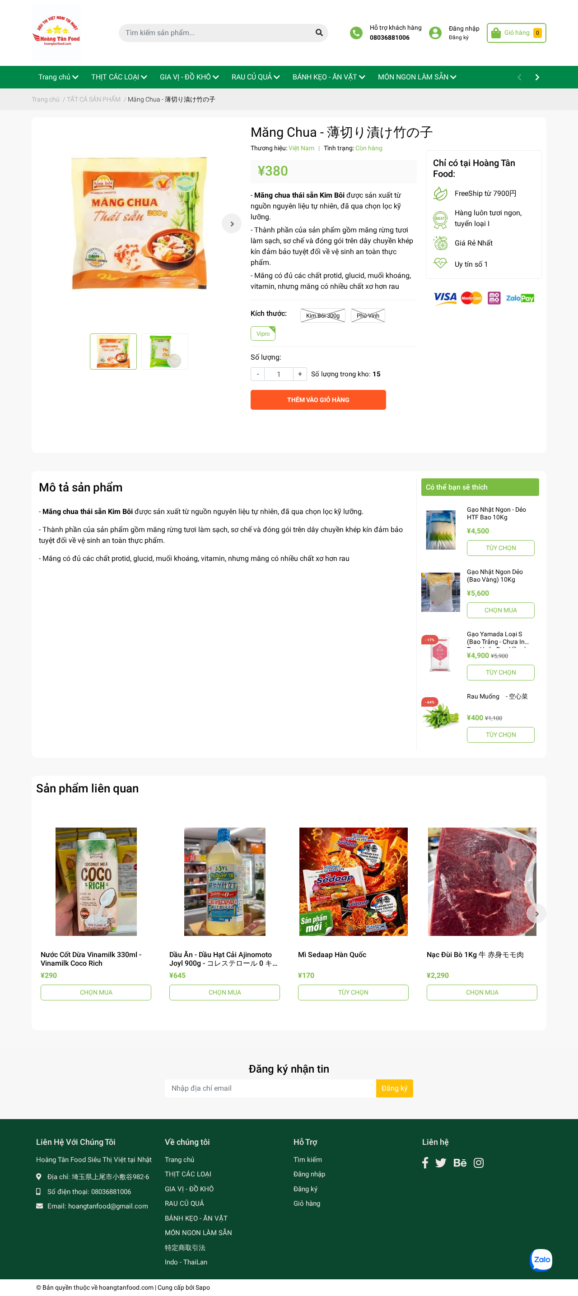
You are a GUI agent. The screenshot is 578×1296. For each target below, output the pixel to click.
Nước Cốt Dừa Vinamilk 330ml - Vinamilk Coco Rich (91, 958)
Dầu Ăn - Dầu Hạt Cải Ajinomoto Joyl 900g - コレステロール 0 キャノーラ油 (224, 963)
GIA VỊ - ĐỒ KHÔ (189, 1189)
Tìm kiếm (308, 1160)
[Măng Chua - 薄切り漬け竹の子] (139, 223)
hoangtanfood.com (126, 1287)
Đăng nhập (464, 28)
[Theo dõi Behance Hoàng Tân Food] (460, 1163)
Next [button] (232, 223)
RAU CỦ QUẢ (184, 1203)
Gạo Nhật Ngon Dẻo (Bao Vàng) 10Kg (495, 575)
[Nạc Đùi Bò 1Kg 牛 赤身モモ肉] (482, 881)
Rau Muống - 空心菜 (497, 696)
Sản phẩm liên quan (87, 788)
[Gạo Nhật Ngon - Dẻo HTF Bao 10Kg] (440, 529)
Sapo (203, 1287)
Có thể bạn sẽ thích (457, 487)
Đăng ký (459, 37)
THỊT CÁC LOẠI (188, 1174)
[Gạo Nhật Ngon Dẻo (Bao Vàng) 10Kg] (440, 592)
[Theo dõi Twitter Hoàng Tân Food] (441, 1163)
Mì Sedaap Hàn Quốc (332, 954)
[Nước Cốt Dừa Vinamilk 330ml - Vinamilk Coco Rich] (96, 881)
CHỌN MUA (501, 610)
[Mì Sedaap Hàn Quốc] (353, 881)
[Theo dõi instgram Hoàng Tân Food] (479, 1163)
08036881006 (390, 38)
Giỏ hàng (307, 1203)
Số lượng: (266, 357)
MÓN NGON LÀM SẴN (198, 1233)
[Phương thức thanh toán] (484, 298)
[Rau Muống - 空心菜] (440, 716)
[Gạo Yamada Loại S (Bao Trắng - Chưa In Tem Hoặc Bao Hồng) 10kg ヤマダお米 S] (440, 654)
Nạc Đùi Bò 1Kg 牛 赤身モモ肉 (475, 954)
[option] (139, 223)
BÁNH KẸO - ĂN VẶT (196, 1218)
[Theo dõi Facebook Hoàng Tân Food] (425, 1163)
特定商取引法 (185, 1248)
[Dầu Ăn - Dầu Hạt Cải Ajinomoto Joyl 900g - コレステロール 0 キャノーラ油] (224, 881)
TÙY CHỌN (501, 547)
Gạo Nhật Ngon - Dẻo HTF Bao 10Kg (496, 513)
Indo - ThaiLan (186, 1262)
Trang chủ (179, 1160)
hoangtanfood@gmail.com (108, 1206)
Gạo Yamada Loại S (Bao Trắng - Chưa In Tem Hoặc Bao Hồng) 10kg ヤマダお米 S (497, 645)
